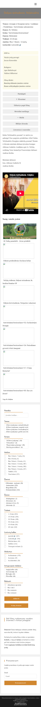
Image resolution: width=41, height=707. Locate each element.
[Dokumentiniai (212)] (16, 490)
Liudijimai (34, 24)
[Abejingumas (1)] (16, 498)
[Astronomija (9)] (16, 572)
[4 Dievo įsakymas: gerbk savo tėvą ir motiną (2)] (16, 432)
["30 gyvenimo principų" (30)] (16, 445)
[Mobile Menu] (35, 4)
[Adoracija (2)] (16, 505)
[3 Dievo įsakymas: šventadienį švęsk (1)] (16, 429)
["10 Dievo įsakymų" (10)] (16, 440)
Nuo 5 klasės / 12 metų (17, 464)
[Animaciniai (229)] (16, 485)
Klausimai (21, 99)
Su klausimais (14, 555)
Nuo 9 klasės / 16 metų (17, 469)
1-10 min (13, 514)
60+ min (12, 527)
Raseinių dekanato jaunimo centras (16, 83)
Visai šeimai (14, 474)
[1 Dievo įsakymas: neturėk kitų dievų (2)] (16, 425)
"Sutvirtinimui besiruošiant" (18, 33)
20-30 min (13, 519)
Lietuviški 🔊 (16, 45)
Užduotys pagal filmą (21, 105)
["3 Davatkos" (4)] (16, 443)
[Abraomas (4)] (16, 501)
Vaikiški (12, 472)
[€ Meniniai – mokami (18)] (16, 483)
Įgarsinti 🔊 (13, 536)
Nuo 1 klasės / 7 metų (16, 456)
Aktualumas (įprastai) (14, 585)
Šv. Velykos (13, 30)
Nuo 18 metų (13, 459)
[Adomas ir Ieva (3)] (16, 503)
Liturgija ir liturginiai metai (19, 24)
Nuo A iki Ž (11, 588)
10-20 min (13, 39)
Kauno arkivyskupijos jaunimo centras (17, 86)
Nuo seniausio (12, 593)
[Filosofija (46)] (16, 576)
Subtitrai (12, 544)
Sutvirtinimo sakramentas (23, 27)
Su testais (12, 558)
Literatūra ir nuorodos (21, 130)
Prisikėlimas (8, 27)
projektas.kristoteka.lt (20, 704)
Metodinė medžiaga (21, 111)
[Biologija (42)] (16, 574)
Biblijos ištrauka (21, 124)
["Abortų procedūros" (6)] (16, 447)
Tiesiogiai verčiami (15, 546)
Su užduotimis (14, 561)
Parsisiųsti (21, 94)
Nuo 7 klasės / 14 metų (18, 42)
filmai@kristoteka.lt (20, 703)
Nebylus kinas (14, 541)
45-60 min (13, 524)
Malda (21, 117)
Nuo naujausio (12, 590)
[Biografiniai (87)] (16, 487)
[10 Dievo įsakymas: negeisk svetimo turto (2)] (16, 427)
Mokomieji (13, 36)
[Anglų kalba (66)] (16, 569)
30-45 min (13, 522)
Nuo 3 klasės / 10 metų (17, 461)
